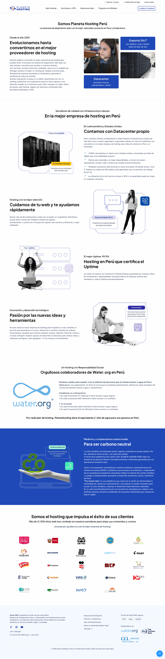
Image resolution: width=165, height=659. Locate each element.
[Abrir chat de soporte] (159, 653)
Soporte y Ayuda (112, 2)
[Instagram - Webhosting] (17, 627)
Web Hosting (51, 8)
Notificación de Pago (132, 2)
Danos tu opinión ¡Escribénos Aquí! (96, 626)
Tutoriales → (88, 629)
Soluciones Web (87, 8)
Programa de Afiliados (108, 8)
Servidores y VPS (68, 8)
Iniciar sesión (149, 2)
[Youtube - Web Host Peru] (22, 627)
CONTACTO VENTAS (146, 8)
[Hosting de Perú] (20, 8)
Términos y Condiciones (92, 619)
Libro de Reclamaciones (92, 622)
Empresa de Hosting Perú (93, 616)
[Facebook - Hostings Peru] (11, 627)
